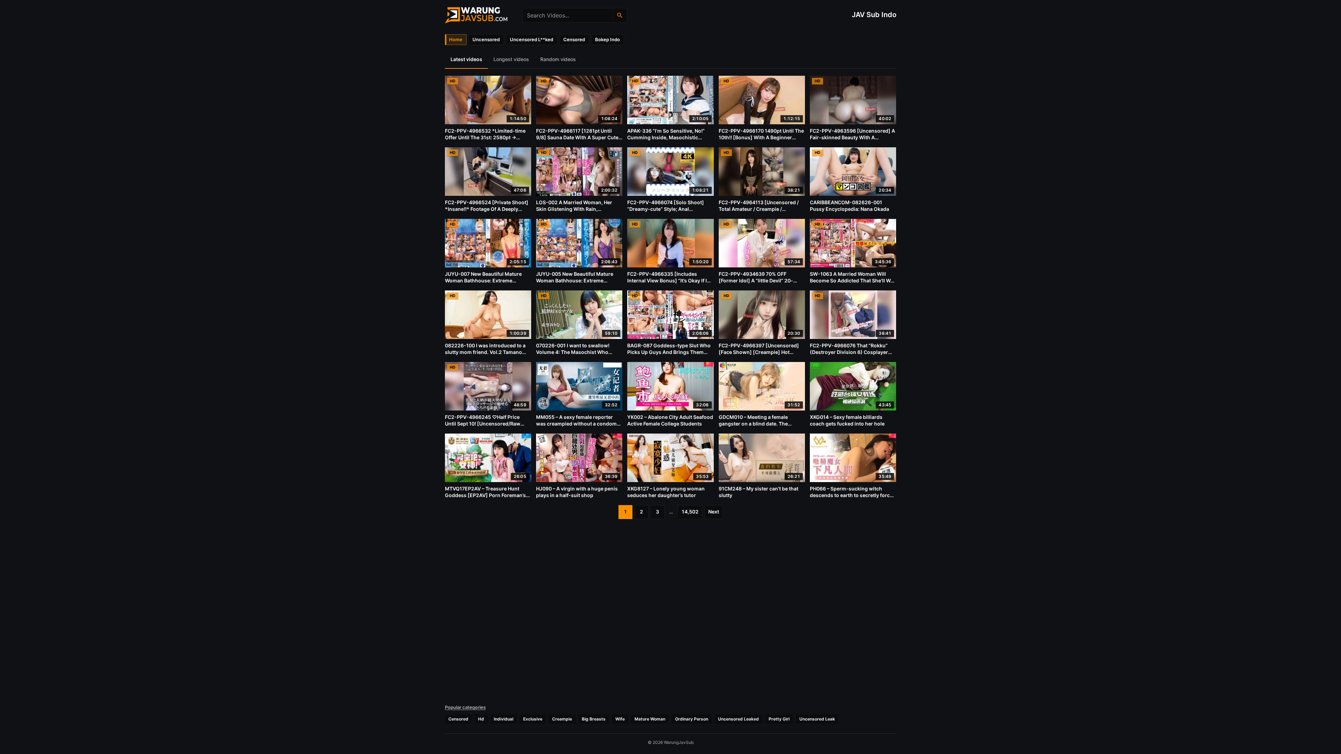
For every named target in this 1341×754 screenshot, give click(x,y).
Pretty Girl (779, 719)
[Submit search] (620, 15)
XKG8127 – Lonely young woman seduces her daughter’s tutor (666, 492)
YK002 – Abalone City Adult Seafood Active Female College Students (670, 420)
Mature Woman (650, 719)
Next (713, 512)
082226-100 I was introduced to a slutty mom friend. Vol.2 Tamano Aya (485, 352)
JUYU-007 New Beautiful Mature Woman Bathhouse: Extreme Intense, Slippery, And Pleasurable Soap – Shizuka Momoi (486, 284)
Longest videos (511, 59)
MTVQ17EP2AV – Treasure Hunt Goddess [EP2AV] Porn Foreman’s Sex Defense (485, 495)
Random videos (558, 59)
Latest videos (466, 59)
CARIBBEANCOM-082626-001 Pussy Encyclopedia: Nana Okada (849, 205)
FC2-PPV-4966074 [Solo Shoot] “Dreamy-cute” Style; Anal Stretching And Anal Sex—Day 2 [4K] (665, 212)
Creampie (562, 719)
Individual (503, 719)
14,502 (689, 512)
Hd (481, 719)
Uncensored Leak (817, 719)
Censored (458, 719)
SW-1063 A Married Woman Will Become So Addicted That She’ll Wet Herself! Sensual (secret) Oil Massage (852, 284)
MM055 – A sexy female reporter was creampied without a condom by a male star (576, 423)
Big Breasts (594, 719)
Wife (620, 719)
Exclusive (532, 719)
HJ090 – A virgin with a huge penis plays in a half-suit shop (577, 492)
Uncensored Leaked (738, 719)
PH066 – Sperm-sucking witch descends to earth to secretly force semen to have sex (851, 495)
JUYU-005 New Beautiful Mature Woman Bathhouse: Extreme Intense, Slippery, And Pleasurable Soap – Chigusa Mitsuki (577, 284)
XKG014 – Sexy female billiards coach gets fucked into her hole (847, 420)
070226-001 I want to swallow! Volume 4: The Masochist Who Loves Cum (572, 352)
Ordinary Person (691, 719)
